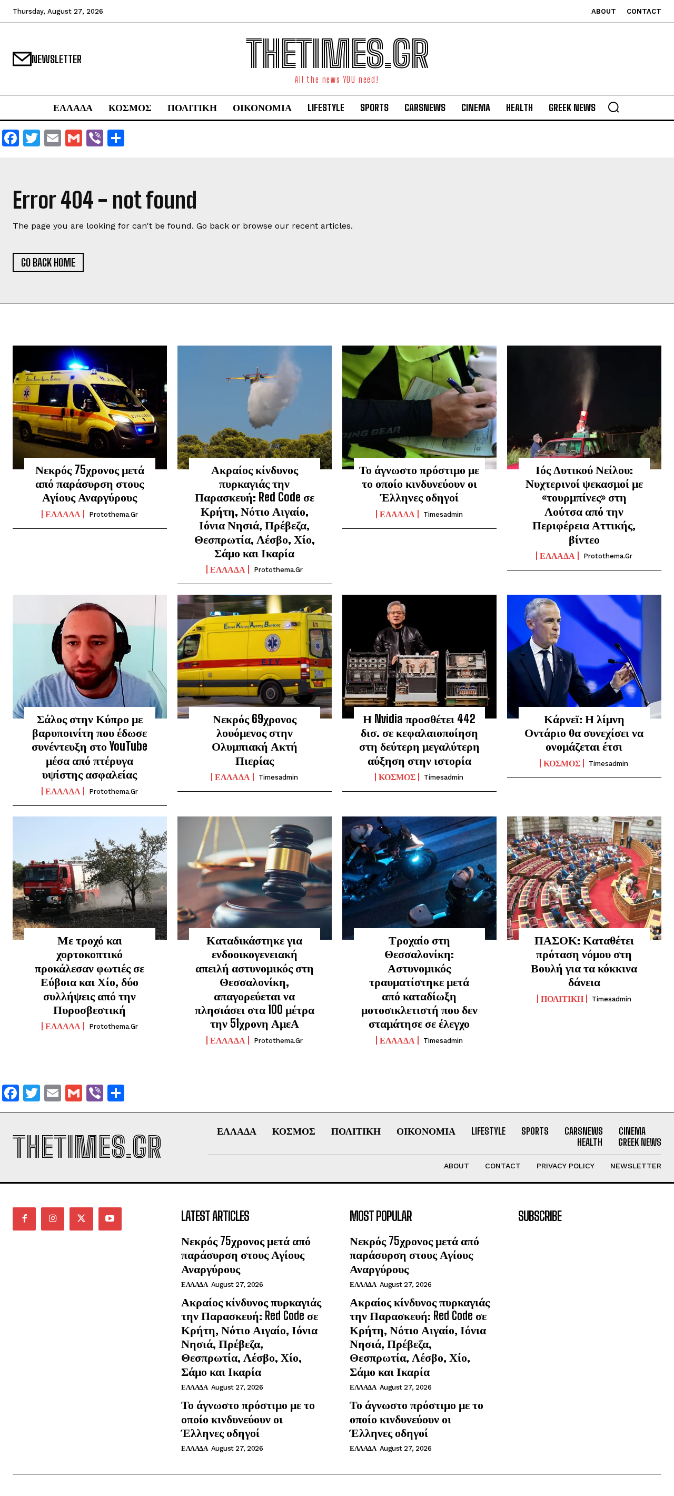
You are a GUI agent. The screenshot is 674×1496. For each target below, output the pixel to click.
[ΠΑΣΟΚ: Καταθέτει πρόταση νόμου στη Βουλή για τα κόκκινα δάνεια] (584, 878)
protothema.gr (113, 514)
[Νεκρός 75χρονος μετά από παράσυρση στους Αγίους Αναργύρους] (90, 407)
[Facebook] (24, 1219)
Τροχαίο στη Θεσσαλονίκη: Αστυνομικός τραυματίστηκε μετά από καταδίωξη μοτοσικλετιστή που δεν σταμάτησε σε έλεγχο (419, 981)
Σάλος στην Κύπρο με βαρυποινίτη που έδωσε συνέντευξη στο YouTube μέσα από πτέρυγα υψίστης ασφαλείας (89, 747)
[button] (613, 107)
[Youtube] (110, 1219)
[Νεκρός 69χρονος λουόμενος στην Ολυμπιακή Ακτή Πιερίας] (254, 656)
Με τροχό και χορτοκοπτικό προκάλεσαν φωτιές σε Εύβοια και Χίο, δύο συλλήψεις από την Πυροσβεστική (89, 975)
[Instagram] (52, 1219)
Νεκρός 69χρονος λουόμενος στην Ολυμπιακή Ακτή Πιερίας (255, 739)
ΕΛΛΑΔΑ (63, 514)
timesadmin (443, 514)
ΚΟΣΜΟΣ (397, 777)
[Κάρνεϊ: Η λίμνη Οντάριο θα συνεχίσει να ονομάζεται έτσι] (584, 656)
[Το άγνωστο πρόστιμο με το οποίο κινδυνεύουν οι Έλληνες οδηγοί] (419, 407)
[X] (81, 1219)
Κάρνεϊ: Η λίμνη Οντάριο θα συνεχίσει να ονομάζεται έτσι (583, 733)
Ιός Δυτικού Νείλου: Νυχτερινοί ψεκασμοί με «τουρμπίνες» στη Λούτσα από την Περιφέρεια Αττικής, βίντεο (584, 504)
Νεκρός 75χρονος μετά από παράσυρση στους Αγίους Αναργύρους (89, 483)
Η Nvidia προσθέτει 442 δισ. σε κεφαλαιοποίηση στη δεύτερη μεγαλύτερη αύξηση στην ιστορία (419, 739)
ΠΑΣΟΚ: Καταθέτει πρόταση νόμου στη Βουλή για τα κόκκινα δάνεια (584, 961)
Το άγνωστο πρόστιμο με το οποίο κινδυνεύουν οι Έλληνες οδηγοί (419, 483)
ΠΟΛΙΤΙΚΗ (562, 999)
